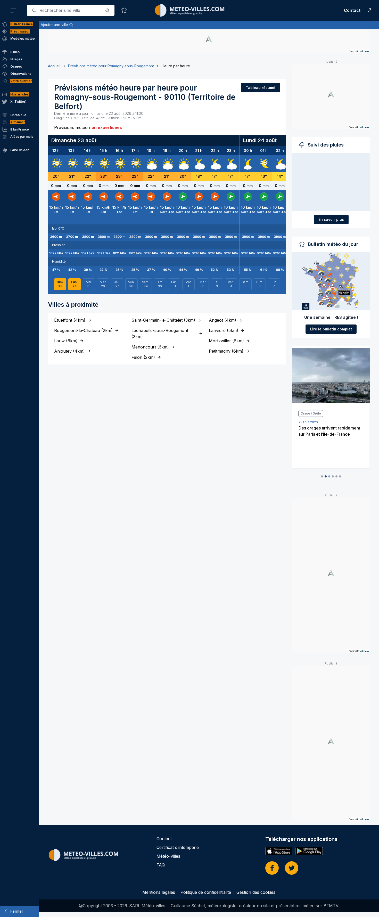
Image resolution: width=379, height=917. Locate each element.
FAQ (160, 864)
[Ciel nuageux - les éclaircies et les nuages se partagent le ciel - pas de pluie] (151, 163)
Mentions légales (158, 892)
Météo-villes (168, 856)
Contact (352, 10)
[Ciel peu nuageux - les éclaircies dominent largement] (248, 163)
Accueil (54, 66)
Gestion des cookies (255, 892)
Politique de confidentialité (205, 892)
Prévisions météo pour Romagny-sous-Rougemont (111, 66)
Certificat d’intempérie (177, 847)
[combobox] (70, 10)
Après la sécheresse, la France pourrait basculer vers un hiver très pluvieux (329, 434)
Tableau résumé (260, 87)
